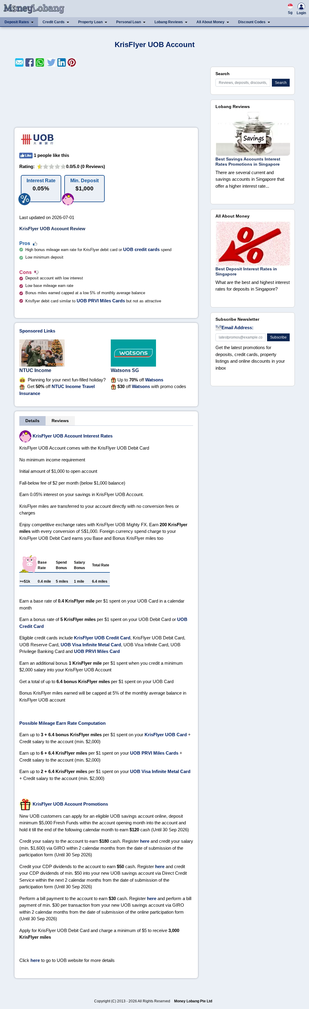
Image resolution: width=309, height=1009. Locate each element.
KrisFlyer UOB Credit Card (102, 637)
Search (281, 83)
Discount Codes (252, 22)
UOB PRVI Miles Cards (101, 300)
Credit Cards (54, 22)
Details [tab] (32, 420)
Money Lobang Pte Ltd (193, 1001)
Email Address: (237, 327)
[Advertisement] (106, 97)
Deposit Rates (17, 22)
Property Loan (90, 22)
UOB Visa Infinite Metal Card (91, 644)
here (144, 841)
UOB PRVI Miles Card (97, 651)
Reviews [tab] (60, 420)
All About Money (210, 22)
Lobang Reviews (168, 22)
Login (301, 13)
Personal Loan (128, 22)
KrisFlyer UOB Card (166, 734)
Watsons (154, 379)
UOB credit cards (141, 249)
